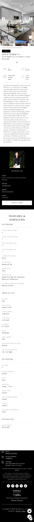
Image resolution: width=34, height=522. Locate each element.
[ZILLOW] (25, 485)
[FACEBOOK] (8, 485)
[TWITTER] (21, 485)
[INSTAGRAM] (12, 485)
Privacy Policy (21, 511)
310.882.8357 (6, 185)
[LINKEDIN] (17, 485)
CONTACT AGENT (17, 202)
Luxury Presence (17, 500)
